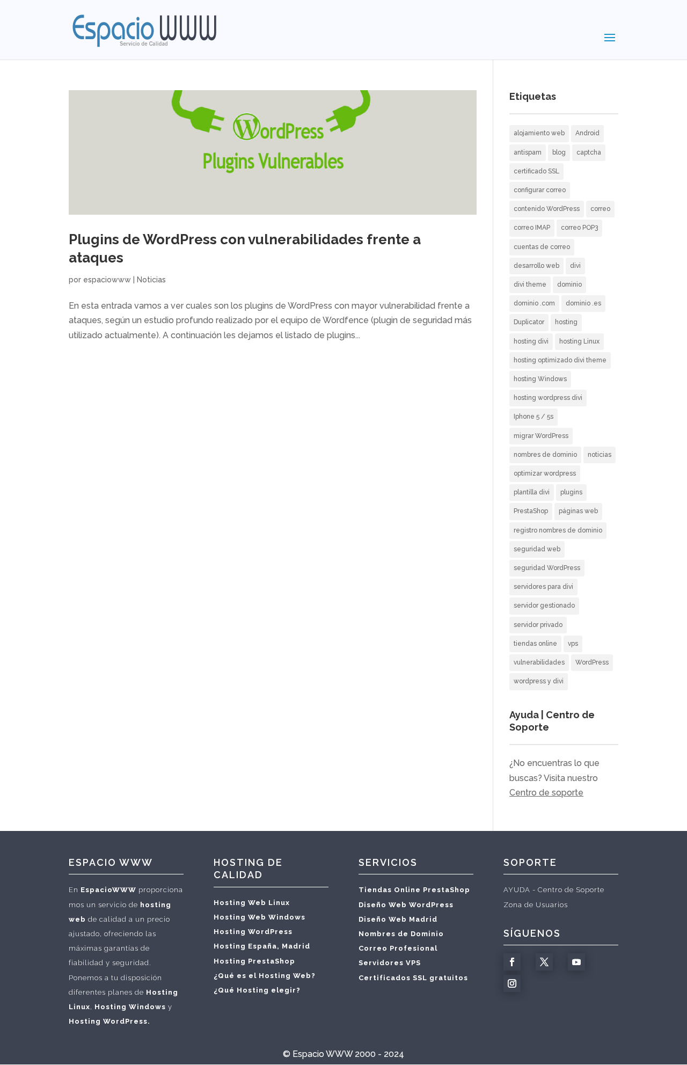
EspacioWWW (108, 890)
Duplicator (529, 322)
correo (600, 209)
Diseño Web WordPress (406, 905)
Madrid (296, 946)
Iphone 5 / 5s (533, 416)
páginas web (578, 511)
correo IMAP (532, 227)
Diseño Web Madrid (398, 919)
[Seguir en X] (544, 962)
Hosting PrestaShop (254, 961)
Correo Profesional (398, 948)
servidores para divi (543, 586)
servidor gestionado (544, 605)
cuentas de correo (542, 247)
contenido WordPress (547, 209)
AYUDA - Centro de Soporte (553, 890)
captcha (588, 152)
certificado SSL (536, 171)
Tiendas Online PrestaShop (414, 890)
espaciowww (107, 279)
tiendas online (535, 643)
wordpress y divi (539, 681)
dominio (569, 284)
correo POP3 (579, 227)
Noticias (151, 279)
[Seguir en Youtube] (576, 962)
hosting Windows (540, 379)
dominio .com (534, 303)
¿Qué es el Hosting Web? (265, 976)
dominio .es (583, 303)
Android (587, 133)
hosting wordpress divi (548, 398)
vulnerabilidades (539, 662)
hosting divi (531, 341)
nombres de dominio (545, 454)
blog (559, 152)
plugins (571, 492)
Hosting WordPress (253, 932)
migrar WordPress (541, 436)
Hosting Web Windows (259, 917)
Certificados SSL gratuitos (413, 978)
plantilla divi (532, 492)
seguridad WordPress (547, 568)
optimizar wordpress (545, 473)
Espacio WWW (323, 1054)
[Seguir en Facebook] (512, 962)
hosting (566, 322)
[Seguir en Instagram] (512, 983)
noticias (599, 454)
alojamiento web (539, 133)
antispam (528, 152)
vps (573, 643)
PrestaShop (531, 511)
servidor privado (538, 625)
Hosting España (245, 946)
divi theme (530, 284)
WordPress (592, 662)
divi (575, 265)
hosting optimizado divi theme (560, 360)
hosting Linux (579, 341)
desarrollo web (536, 265)
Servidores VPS (390, 963)
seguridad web (537, 549)
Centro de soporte (546, 792)
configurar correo (540, 190)
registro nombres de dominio (558, 530)
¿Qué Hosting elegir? (257, 990)
